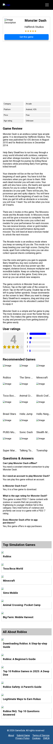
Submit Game (23, 735)
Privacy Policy (22, 738)
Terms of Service (41, 735)
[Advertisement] (26, 69)
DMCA (46, 738)
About (11, 735)
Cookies (36, 738)
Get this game (26, 37)
